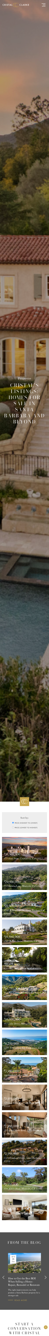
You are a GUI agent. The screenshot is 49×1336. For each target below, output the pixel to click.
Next (46, 1277)
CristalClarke (16, 5)
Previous (3, 1277)
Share (46, 1327)
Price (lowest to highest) (26, 828)
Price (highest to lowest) (26, 823)
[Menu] (43, 4)
